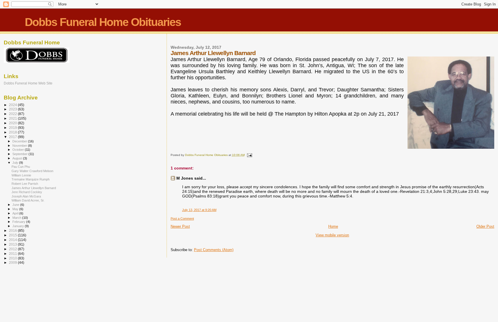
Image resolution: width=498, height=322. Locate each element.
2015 (13, 235)
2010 (13, 258)
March (17, 217)
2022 (13, 114)
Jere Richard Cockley (27, 192)
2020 (13, 123)
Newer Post (180, 226)
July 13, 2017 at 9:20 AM (199, 210)
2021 (13, 118)
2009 (13, 262)
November (20, 145)
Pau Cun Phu (21, 166)
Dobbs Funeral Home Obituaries (103, 22)
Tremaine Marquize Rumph (31, 179)
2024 (13, 105)
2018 (13, 132)
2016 (13, 230)
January (18, 226)
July (15, 162)
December (20, 141)
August (17, 158)
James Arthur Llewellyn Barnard (34, 188)
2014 (13, 240)
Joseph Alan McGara (26, 196)
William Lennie (21, 175)
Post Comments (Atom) (213, 250)
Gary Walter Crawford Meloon (32, 171)
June (16, 204)
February (19, 221)
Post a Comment (182, 218)
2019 (13, 127)
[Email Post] (249, 155)
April (15, 213)
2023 (13, 109)
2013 (13, 244)
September (20, 154)
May (15, 209)
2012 (13, 249)
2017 (13, 137)
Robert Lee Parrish (25, 183)
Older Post (485, 226)
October (18, 149)
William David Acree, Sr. (28, 200)
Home (333, 226)
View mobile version (332, 235)
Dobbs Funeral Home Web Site (28, 83)
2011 (13, 253)
